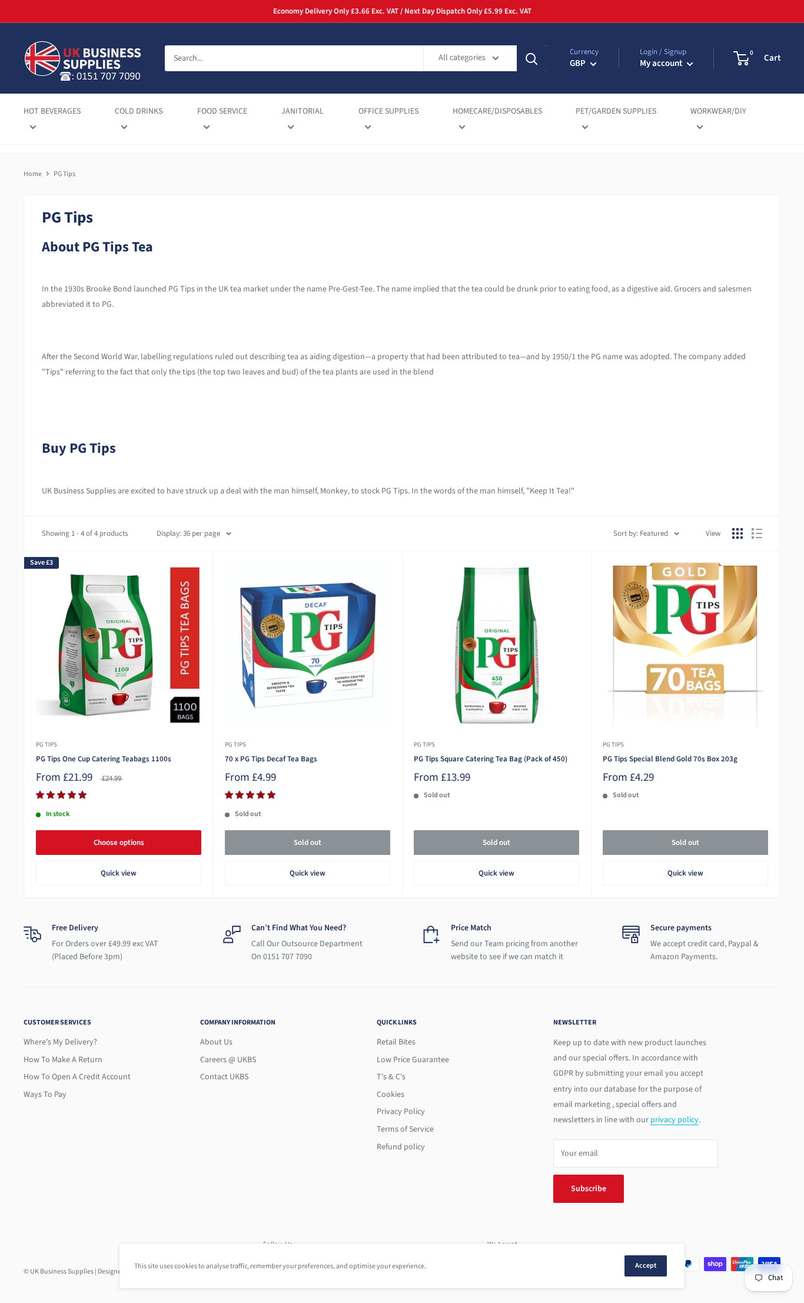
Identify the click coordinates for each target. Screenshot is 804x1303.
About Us (216, 1042)
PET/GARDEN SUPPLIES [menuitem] (616, 111)
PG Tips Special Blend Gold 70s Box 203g (670, 759)
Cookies (390, 1094)
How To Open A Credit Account (77, 1077)
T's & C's (391, 1077)
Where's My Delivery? (60, 1042)
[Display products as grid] (737, 533)
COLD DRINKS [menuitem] (138, 111)
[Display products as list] (757, 533)
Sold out (307, 842)
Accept (645, 1266)
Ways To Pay (45, 1094)
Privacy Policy (401, 1112)
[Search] (531, 58)
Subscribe (588, 1189)
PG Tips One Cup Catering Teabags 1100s (103, 759)
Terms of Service (405, 1129)
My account (662, 63)
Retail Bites (396, 1042)
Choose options (119, 842)
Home (33, 174)
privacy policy (674, 1120)
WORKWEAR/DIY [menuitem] (718, 111)
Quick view (119, 873)
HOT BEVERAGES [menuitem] (52, 111)
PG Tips (46, 744)
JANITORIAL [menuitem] (302, 111)
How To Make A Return (63, 1060)
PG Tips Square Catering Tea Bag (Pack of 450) (490, 759)
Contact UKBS (224, 1077)
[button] (62, 795)
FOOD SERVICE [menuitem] (222, 111)
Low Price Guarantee (413, 1060)
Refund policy (401, 1147)
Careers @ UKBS (228, 1060)
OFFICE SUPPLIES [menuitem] (388, 111)
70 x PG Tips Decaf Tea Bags (271, 759)
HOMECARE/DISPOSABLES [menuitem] (497, 111)
